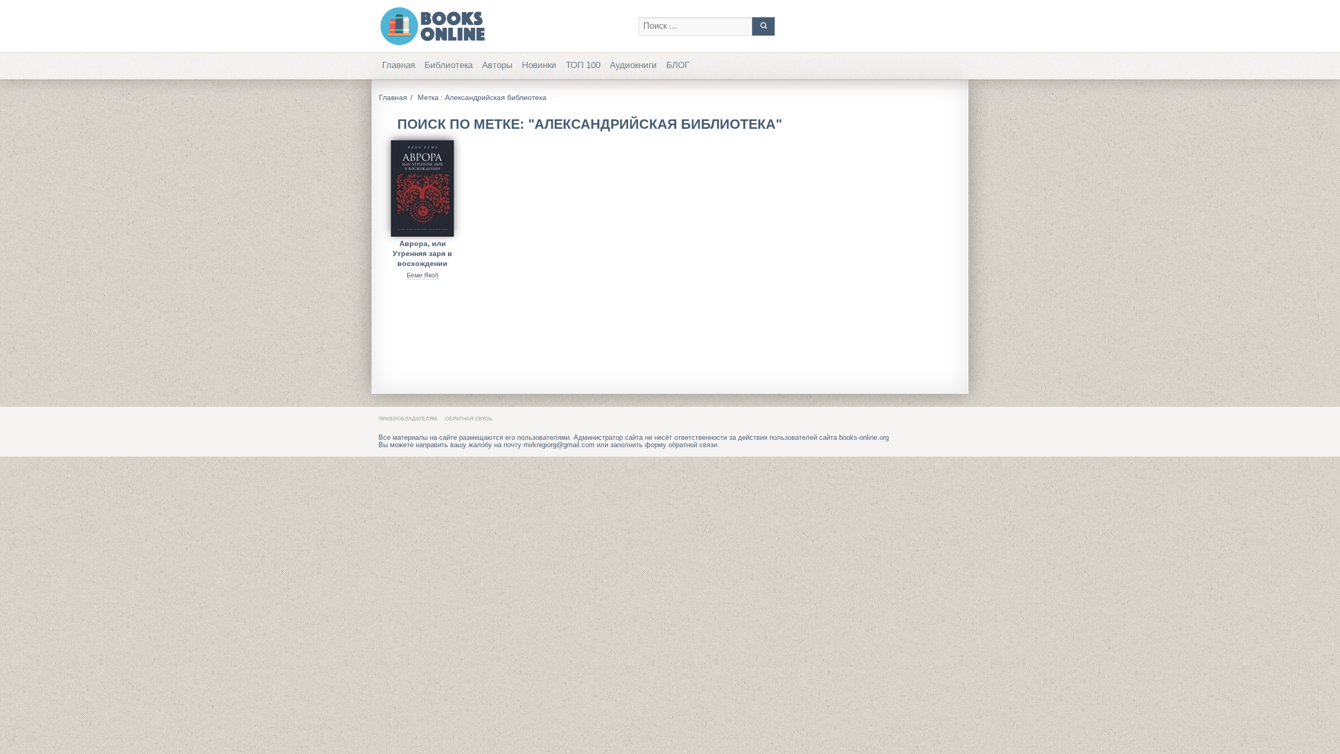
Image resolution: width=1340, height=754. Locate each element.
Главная (398, 65)
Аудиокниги (633, 65)
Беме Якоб (423, 275)
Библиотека (449, 65)
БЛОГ (677, 65)
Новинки (539, 65)
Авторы (497, 65)
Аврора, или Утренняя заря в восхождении (422, 251)
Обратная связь (469, 419)
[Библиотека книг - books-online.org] (503, 26)
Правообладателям (407, 419)
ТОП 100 (583, 65)
